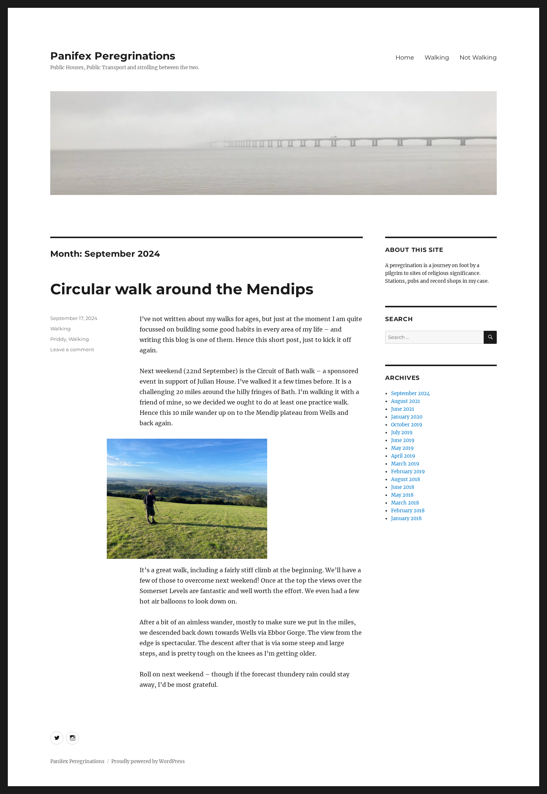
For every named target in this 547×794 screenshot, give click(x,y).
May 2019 (402, 448)
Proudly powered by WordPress (148, 761)
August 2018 (405, 479)
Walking (437, 57)
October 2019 (406, 425)
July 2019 (402, 432)
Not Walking (478, 57)
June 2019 (403, 440)
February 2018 (408, 511)
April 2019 (403, 456)
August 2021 (405, 401)
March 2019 (405, 464)
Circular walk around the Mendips (181, 289)
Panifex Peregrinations (112, 55)
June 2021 (402, 409)
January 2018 (406, 518)
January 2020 (406, 417)
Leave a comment (72, 349)
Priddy (58, 339)
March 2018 (405, 503)
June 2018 (402, 487)
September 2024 (410, 393)
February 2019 (408, 471)
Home (405, 57)
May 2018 (402, 495)
